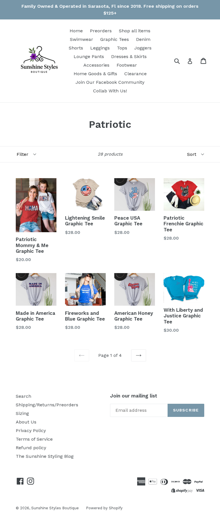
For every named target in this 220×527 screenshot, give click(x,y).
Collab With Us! (110, 91)
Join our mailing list (133, 396)
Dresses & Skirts (129, 56)
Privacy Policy (31, 430)
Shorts (76, 48)
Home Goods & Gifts (95, 73)
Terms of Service (34, 439)
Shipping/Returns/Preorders (47, 404)
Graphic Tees (114, 39)
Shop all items (134, 30)
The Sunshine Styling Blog (45, 456)
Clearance (135, 73)
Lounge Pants (89, 56)
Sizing (22, 413)
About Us (26, 422)
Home (76, 30)
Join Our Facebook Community (110, 82)
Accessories (96, 65)
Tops (122, 48)
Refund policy (31, 447)
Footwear (127, 65)
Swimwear (81, 39)
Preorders (101, 30)
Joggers (143, 48)
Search (23, 396)
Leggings (100, 48)
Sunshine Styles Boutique (55, 508)
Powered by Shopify (104, 508)
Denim (143, 39)
